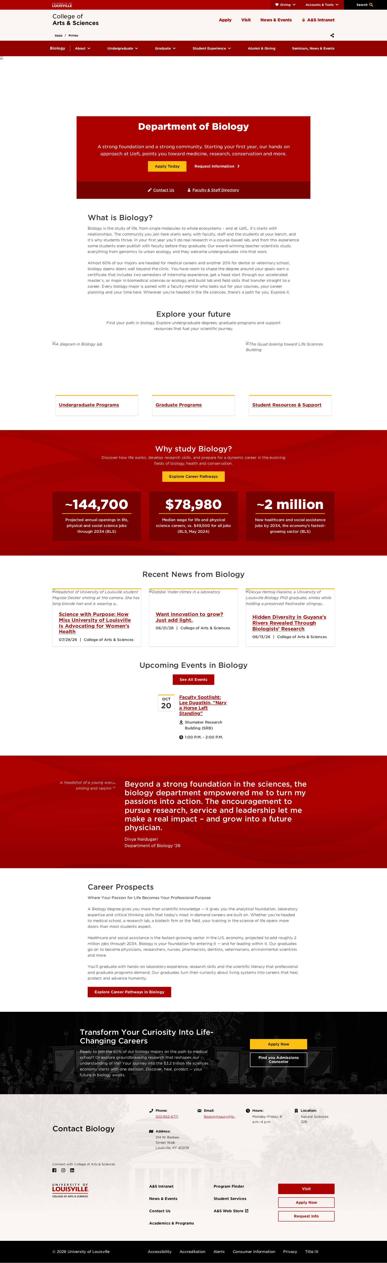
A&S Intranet (161, 1186)
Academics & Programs (171, 1223)
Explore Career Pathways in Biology (129, 992)
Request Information (215, 166)
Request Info (306, 1216)
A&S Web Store (228, 1211)
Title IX (311, 1252)
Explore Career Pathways (193, 476)
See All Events (193, 679)
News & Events (163, 1199)
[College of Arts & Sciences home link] (70, 1190)
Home (58, 35)
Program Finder (229, 1186)
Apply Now (278, 1044)
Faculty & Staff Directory (215, 190)
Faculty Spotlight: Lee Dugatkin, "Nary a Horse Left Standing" (203, 705)
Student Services (230, 1199)
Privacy (290, 1252)
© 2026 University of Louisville (81, 1252)
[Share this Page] (331, 35)
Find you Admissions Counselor (278, 1060)
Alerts (219, 1252)
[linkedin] (72, 1170)
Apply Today (167, 166)
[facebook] (54, 1170)
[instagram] (63, 1170)
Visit (306, 1189)
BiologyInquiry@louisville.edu (221, 1117)
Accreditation (192, 1252)
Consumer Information (254, 1252)
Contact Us (163, 190)
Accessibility (160, 1252)
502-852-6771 (167, 1117)
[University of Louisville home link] (62, 5)
